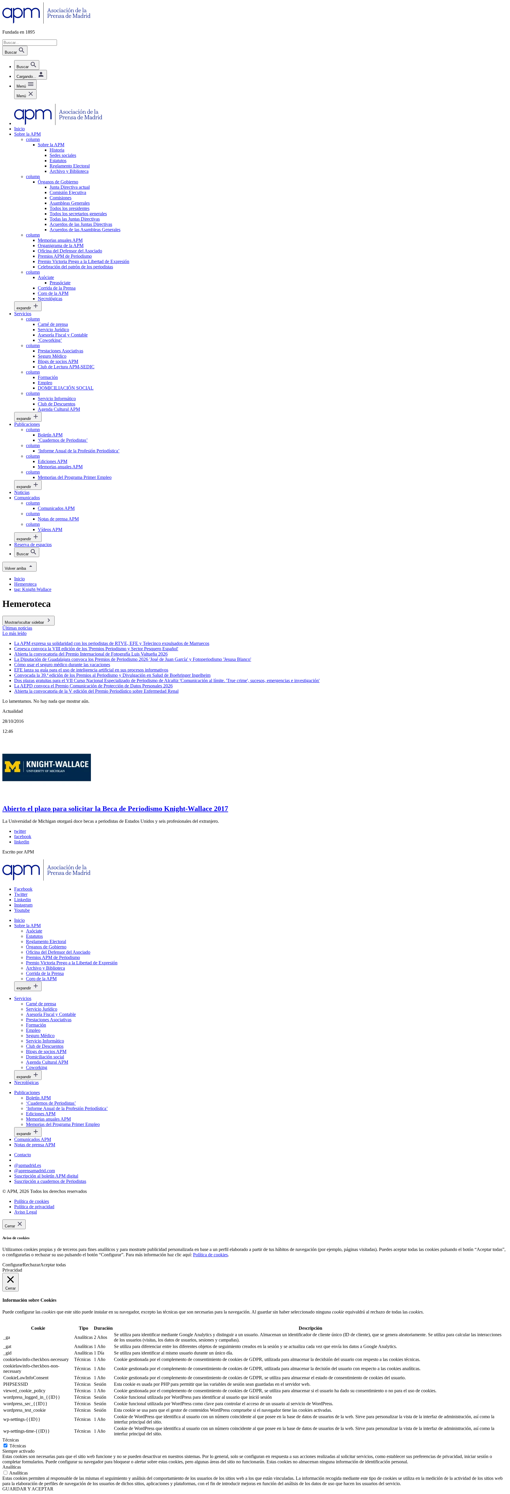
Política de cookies (210, 1254)
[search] (26, 65)
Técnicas (17, 1445)
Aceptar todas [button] (53, 1264)
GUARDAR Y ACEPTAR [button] (27, 1488)
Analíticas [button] (11, 1467)
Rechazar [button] (31, 1264)
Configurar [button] (12, 1264)
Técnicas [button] (10, 1439)
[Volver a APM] (46, 21)
